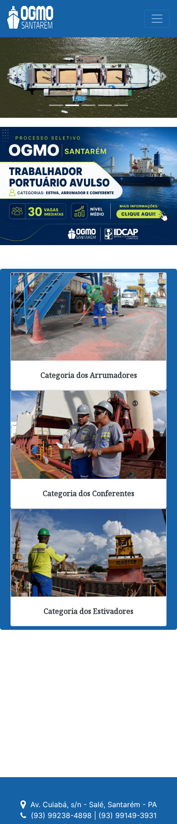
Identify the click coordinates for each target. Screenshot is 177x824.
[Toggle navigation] (157, 19)
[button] (13, 76)
